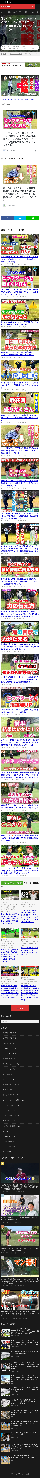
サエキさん (10, 911)
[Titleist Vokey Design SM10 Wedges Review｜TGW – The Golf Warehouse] (5, 1436)
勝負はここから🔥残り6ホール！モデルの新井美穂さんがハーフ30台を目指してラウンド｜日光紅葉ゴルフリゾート (19, 838)
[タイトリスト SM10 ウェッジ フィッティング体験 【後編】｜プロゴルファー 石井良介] (5, 1459)
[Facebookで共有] (7, 218)
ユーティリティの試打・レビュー (13, 1105)
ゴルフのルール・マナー (10, 1136)
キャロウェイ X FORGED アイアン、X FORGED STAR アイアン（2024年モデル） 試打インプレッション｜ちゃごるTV (25, 1331)
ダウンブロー (6, 941)
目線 (14, 906)
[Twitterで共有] (20, 218)
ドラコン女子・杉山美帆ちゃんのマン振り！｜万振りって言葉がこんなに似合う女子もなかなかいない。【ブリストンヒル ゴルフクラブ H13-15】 (20, 1281)
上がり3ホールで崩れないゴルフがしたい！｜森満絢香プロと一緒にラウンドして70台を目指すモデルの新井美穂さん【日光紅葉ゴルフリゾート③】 (20, 742)
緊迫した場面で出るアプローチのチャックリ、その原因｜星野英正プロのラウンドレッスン (29, 951)
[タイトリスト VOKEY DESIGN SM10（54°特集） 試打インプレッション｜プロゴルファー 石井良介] (5, 1414)
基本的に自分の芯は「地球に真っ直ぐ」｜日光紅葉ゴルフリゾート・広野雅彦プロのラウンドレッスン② (19, 385)
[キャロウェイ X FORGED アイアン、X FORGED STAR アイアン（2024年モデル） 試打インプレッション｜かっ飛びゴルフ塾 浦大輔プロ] (5, 1366)
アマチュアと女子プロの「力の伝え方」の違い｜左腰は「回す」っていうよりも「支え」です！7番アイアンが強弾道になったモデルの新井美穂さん (20, 614)
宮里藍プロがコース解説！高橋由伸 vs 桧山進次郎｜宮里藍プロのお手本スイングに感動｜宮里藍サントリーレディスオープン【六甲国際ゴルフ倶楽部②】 (30, 993)
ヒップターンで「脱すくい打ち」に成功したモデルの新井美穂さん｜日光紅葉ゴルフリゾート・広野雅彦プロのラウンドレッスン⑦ (19, 292)
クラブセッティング (9, 1131)
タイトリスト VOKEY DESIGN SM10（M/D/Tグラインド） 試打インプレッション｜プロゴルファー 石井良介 (25, 1423)
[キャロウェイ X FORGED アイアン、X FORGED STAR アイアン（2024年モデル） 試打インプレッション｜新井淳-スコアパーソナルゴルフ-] (5, 1379)
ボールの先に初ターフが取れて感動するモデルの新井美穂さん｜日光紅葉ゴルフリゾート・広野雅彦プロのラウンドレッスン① (19, 450)
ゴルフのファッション (9, 1146)
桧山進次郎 (11, 981)
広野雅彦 (32, 48)
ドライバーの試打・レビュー (11, 1095)
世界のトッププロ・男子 (14, 12)
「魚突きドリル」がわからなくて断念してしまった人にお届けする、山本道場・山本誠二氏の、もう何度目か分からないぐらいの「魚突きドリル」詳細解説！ (19, 1187)
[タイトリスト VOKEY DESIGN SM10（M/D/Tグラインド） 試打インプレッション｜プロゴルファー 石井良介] (5, 1425)
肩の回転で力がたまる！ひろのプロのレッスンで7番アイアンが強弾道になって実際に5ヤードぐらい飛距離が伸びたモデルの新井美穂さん (20, 646)
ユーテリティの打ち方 (9, 1069)
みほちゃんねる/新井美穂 (11, 48)
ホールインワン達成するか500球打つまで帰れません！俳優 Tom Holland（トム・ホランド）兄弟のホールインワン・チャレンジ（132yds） (29, 916)
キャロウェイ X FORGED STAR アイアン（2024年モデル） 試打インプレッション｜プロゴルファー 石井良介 (25, 1401)
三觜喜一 (9, 906)
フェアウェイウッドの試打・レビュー (14, 1100)
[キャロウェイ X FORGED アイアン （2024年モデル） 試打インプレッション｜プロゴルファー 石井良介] (5, 1391)
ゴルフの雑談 (7, 1152)
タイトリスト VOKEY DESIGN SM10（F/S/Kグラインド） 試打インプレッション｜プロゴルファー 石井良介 (24, 1446)
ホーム (3, 12)
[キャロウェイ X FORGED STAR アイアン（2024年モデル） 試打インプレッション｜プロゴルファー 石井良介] (5, 1402)
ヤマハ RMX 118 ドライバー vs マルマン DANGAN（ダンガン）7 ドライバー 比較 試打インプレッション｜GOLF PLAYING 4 (20, 1314)
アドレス (3, 906)
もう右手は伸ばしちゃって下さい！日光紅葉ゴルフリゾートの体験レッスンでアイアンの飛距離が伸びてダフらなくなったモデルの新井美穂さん (19, 679)
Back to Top (20, 1008)
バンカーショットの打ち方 (11, 1084)
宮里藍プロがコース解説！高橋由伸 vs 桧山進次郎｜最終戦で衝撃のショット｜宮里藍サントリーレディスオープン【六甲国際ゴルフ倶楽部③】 (10, 991)
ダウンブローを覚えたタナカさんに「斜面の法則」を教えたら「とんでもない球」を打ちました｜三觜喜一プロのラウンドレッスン (10, 955)
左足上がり (14, 941)
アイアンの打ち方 (19, 618)
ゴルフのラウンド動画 (19, 46)
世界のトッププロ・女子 (31, 12)
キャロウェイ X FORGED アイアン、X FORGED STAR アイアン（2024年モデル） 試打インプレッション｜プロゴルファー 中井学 (25, 1342)
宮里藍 (4, 979)
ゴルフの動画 (25, 1474)
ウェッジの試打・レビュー (11, 1115)
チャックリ (25, 941)
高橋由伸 (6, 983)
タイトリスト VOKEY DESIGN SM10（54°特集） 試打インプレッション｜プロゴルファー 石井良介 (24, 1412)
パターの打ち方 (7, 1089)
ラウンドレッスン (24, 48)
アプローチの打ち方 (9, 1079)
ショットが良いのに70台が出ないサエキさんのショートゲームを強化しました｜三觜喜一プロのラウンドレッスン (10, 918)
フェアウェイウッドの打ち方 (21, 553)
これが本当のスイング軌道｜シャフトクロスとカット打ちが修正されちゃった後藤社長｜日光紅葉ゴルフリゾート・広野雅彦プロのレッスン (19, 516)
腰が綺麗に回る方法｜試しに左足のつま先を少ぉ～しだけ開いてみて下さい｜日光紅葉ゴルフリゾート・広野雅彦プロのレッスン (19, 581)
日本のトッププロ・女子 (10, 1043)
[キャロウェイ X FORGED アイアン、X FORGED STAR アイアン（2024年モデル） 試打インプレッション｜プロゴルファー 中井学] (5, 1344)
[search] (37, 1021)
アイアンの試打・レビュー (11, 1110)
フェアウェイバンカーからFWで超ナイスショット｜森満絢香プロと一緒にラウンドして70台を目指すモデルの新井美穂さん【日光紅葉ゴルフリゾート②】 (20, 775)
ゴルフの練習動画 (8, 1141)
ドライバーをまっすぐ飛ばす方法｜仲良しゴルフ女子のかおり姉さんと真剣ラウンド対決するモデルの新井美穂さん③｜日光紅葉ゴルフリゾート (19, 870)
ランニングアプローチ (9, 909)
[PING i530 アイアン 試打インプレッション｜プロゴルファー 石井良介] (5, 1355)
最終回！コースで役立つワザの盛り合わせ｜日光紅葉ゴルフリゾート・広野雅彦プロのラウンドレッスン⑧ (19, 418)
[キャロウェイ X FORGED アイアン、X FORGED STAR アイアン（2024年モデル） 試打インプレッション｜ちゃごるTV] (5, 1332)
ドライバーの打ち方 (18, 714)
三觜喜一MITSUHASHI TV (10, 904)
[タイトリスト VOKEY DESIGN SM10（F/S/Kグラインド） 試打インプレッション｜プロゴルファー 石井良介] (5, 1447)
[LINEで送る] (32, 218)
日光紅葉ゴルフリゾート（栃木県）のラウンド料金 (17, 99)
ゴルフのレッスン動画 (19, 488)
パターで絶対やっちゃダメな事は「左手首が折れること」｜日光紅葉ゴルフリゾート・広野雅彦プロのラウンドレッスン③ (19, 259)
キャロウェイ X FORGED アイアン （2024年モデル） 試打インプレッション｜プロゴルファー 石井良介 (24, 1390)
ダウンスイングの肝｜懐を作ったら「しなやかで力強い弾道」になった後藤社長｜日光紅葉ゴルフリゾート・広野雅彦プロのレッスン (19, 483)
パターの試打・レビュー (10, 1120)
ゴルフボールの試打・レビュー (12, 1126)
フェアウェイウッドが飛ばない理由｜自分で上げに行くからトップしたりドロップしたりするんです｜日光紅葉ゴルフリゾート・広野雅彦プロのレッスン (19, 548)
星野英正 (25, 943)
